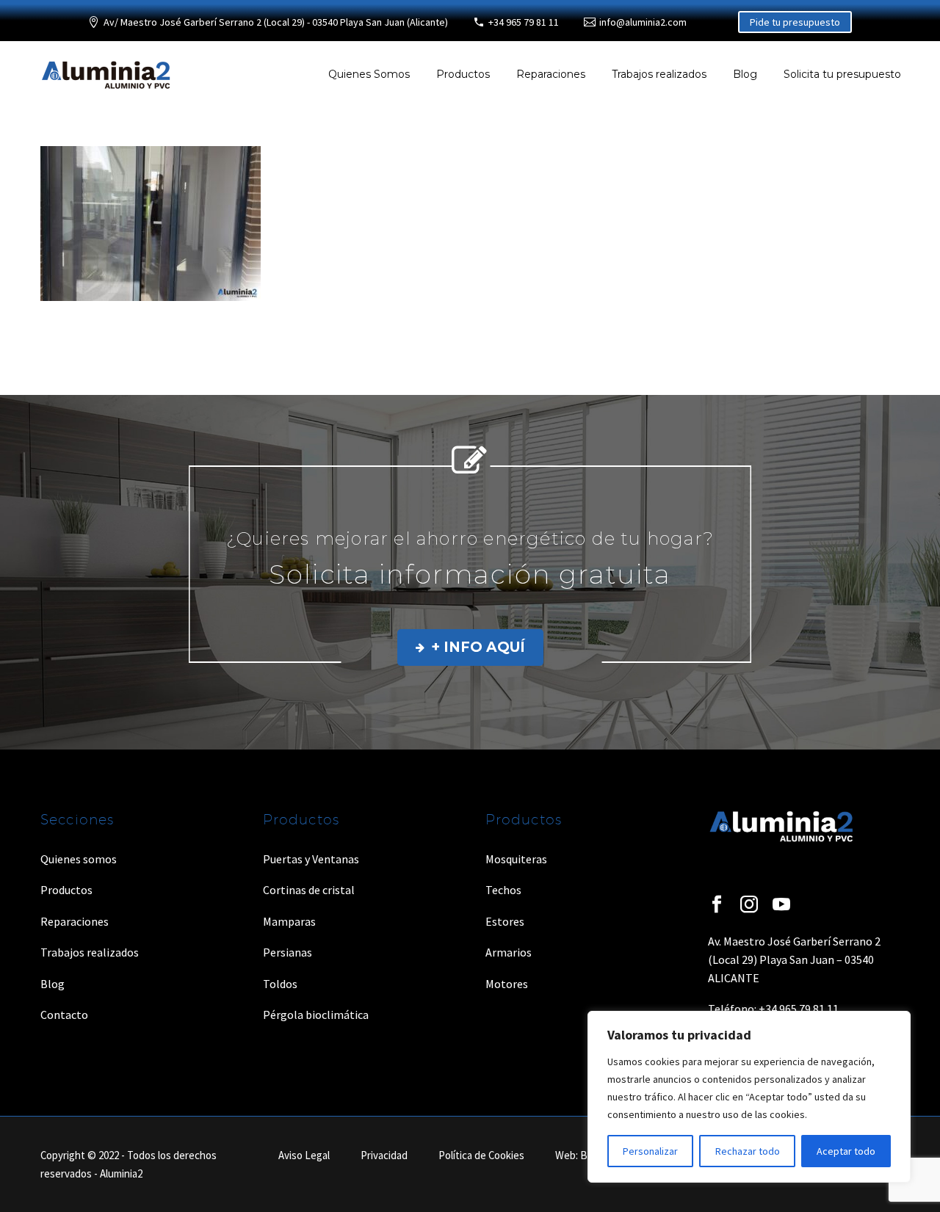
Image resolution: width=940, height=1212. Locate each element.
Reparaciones (550, 74)
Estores (504, 921)
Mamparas (289, 921)
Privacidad (384, 1155)
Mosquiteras (516, 859)
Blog (745, 74)
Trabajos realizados (659, 74)
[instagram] (749, 904)
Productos (463, 74)
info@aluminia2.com (643, 22)
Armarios (508, 952)
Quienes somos (78, 859)
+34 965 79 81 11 (523, 22)
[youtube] (781, 904)
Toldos (280, 983)
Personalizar (650, 1151)
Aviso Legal (304, 1155)
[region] (749, 1097)
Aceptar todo (846, 1151)
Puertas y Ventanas (311, 859)
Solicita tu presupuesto (842, 74)
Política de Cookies (481, 1155)
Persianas (287, 952)
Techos (503, 889)
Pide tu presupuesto (795, 22)
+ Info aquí (470, 647)
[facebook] (717, 904)
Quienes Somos (369, 74)
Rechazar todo (747, 1151)
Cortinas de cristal (309, 889)
